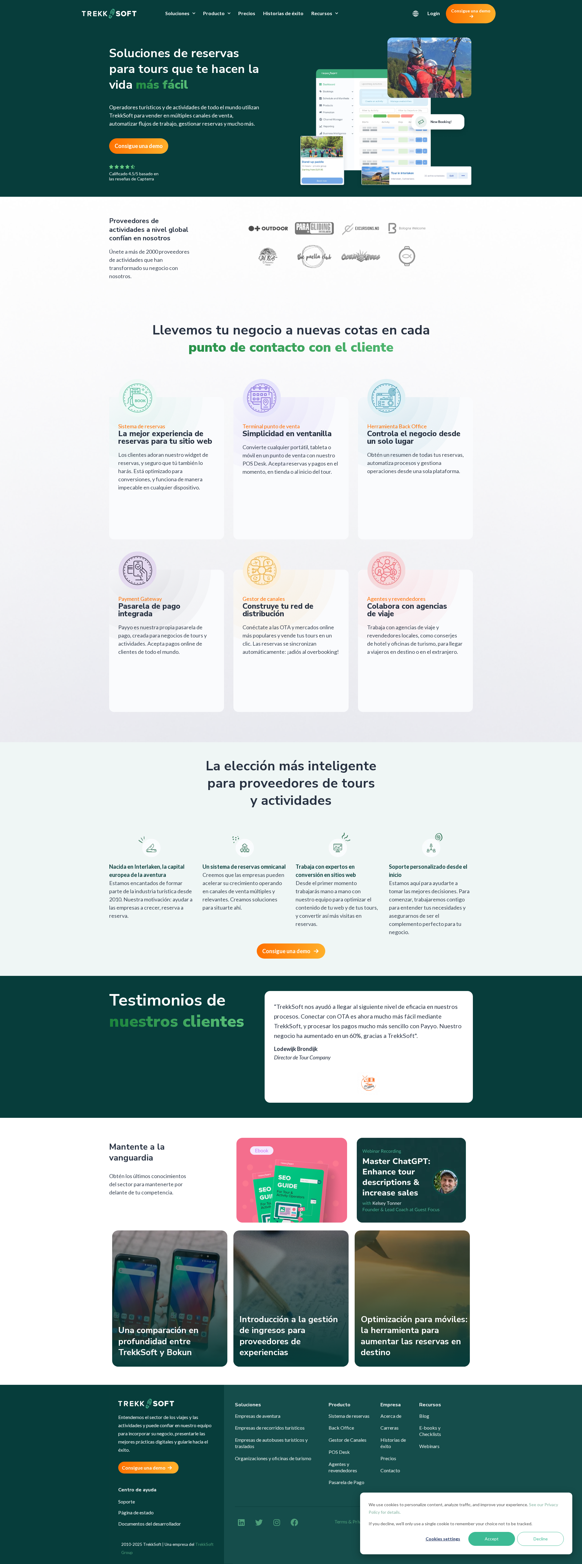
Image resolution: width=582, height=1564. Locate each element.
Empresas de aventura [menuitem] (257, 1416)
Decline (541, 1538)
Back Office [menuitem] (341, 1428)
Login (433, 13)
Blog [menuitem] (424, 1416)
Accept (492, 1538)
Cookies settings (443, 1538)
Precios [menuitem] (246, 13)
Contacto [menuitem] (390, 1470)
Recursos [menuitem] (321, 13)
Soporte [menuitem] (126, 1501)
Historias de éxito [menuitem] (283, 13)
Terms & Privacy (351, 1521)
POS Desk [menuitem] (339, 1452)
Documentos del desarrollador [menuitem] (149, 1523)
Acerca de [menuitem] (390, 1416)
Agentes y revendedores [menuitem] (343, 1467)
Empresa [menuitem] (390, 1404)
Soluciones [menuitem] (177, 13)
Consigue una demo (470, 10)
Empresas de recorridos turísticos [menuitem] (270, 1428)
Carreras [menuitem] (389, 1428)
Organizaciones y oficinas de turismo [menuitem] (273, 1458)
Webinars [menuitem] (429, 1446)
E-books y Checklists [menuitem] (430, 1431)
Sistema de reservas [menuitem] (349, 1416)
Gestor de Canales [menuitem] (347, 1440)
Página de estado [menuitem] (136, 1512)
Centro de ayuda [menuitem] (137, 1490)
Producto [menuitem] (214, 13)
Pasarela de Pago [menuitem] (346, 1482)
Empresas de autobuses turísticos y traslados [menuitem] (271, 1443)
